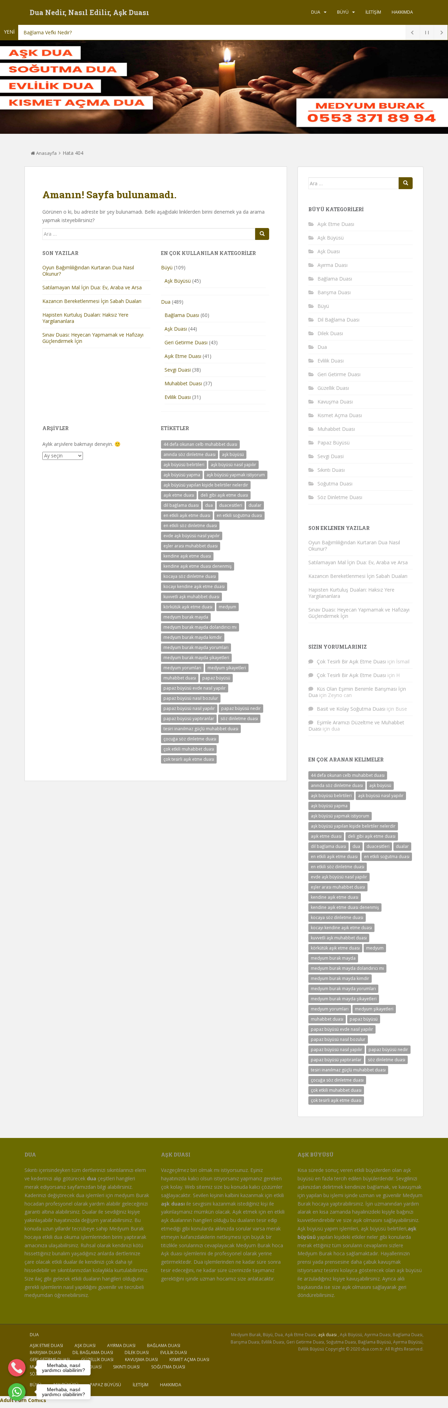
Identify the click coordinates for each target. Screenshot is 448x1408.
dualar (254, 505)
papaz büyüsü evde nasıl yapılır (194, 688)
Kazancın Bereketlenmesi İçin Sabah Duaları (91, 301)
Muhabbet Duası (183, 383)
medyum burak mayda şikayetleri (196, 658)
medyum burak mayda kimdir (192, 637)
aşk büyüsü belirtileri (183, 465)
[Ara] (262, 234)
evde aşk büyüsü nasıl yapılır (191, 536)
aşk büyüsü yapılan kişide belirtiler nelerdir (205, 485)
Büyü (343, 12)
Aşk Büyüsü (177, 280)
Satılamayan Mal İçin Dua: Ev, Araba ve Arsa (92, 287)
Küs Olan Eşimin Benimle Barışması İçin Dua (357, 691)
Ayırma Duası (332, 265)
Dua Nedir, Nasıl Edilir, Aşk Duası (89, 12)
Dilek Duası (330, 333)
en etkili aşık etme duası (186, 515)
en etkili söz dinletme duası (190, 526)
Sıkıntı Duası (331, 470)
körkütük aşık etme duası (187, 607)
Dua (315, 12)
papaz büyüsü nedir (241, 708)
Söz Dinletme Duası (339, 497)
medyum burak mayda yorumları (196, 647)
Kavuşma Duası (335, 401)
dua (209, 505)
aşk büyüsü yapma (181, 475)
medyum (227, 607)
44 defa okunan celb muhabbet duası (200, 444)
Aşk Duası (175, 328)
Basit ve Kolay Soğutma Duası (351, 708)
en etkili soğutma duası (239, 515)
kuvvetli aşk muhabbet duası (191, 597)
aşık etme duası (178, 495)
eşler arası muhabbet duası (190, 546)
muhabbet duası (179, 678)
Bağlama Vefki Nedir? (47, 32)
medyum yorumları (182, 668)
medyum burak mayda (185, 617)
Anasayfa (46, 153)
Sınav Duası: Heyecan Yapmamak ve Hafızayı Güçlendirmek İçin (93, 337)
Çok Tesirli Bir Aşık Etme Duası (351, 661)
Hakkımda (402, 12)
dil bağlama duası (181, 505)
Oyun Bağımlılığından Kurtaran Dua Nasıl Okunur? (88, 270)
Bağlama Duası (181, 315)
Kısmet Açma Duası (339, 415)
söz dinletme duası (239, 719)
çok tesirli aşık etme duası (188, 759)
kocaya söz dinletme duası (189, 576)
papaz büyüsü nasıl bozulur (190, 698)
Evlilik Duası (177, 397)
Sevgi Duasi (177, 369)
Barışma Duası (334, 292)
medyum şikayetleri (227, 668)
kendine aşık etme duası (187, 556)
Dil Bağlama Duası (338, 319)
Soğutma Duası (334, 483)
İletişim (373, 12)
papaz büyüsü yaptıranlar (188, 719)
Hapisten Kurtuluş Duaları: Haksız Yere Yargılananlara (85, 317)
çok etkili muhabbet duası (188, 749)
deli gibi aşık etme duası (224, 495)
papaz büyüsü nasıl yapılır (189, 708)
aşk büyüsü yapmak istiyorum (235, 475)
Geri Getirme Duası (186, 342)
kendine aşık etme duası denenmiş (197, 566)
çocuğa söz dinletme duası (189, 739)
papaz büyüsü (216, 678)
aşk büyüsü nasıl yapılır (233, 465)
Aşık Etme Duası (182, 356)
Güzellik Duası (333, 388)
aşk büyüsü (233, 454)
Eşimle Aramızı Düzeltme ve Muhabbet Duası (356, 725)
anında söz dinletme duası (189, 454)
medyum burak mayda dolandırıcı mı (200, 627)
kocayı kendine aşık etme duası (194, 586)
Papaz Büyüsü (333, 442)
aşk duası (327, 1335)
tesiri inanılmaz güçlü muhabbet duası (200, 729)
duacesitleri (230, 505)
